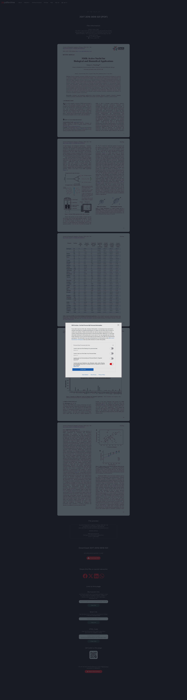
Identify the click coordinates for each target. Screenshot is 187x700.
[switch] (112, 348)
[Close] (118, 325)
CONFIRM (83, 369)
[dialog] (93, 350)
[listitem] (93, 345)
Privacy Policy (102, 374)
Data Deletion (85, 374)
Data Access (93, 374)
